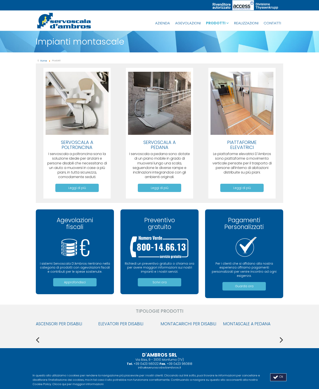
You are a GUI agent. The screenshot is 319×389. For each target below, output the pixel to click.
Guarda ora (244, 286)
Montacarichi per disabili (188, 324)
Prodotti (215, 23)
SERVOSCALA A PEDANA (159, 144)
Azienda (162, 23)
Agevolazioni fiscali (75, 223)
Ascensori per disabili (59, 324)
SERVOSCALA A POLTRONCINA (77, 144)
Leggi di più (77, 188)
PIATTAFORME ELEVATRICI (242, 144)
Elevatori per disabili (120, 324)
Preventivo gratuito (159, 223)
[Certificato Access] (245, 5)
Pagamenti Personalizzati (244, 223)
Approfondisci (75, 282)
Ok (280, 376)
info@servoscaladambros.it (159, 368)
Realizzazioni (246, 23)
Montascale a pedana (246, 324)
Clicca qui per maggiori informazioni (78, 384)
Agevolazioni (188, 23)
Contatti (272, 23)
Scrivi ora (160, 282)
